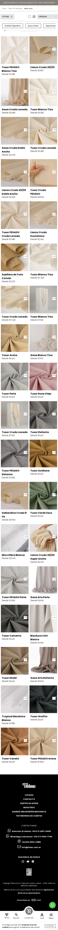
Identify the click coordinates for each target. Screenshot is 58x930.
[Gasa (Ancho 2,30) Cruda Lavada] (15, 92)
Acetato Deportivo (13, 26)
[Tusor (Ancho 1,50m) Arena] (15, 338)
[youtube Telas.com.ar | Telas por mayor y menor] (28, 861)
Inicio (4, 8)
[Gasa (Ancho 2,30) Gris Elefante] (43, 661)
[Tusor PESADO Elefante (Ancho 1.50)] (15, 453)
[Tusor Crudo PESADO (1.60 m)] (43, 173)
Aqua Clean (33, 26)
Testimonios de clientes (29, 816)
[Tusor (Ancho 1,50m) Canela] (15, 741)
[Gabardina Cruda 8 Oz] (15, 496)
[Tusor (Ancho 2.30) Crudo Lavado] (15, 415)
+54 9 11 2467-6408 (41, 831)
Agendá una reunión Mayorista (29, 811)
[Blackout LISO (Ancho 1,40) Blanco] (43, 618)
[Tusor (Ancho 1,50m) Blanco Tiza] (43, 92)
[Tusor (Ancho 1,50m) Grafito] (43, 699)
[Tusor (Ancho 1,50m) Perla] (15, 376)
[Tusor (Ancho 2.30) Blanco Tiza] (43, 299)
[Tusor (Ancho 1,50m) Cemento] (15, 618)
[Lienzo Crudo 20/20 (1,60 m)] (43, 50)
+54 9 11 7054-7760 (42, 836)
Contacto (29, 799)
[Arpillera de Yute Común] (15, 257)
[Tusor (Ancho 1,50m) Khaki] (15, 661)
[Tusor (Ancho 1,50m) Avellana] (43, 453)
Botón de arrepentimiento (29, 893)
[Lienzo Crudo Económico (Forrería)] (43, 215)
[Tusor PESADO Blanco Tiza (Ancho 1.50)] (15, 50)
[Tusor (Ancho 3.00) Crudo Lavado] (15, 299)
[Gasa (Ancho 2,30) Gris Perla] (43, 580)
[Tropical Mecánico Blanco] (15, 699)
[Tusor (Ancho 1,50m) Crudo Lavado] (43, 131)
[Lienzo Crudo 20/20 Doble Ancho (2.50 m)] (15, 173)
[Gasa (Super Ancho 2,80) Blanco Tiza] (43, 338)
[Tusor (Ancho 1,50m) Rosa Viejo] (43, 376)
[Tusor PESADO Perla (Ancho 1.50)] (15, 580)
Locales (29, 795)
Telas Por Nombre (15, 8)
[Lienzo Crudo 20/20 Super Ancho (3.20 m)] (43, 538)
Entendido (50, 926)
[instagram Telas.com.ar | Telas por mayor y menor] (23, 861)
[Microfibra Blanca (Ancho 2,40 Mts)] (15, 538)
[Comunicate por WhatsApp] (52, 905)
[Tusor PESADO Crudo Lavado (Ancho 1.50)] (15, 215)
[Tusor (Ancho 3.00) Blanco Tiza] (43, 257)
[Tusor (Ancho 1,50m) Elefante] (43, 415)
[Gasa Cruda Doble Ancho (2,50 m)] (15, 131)
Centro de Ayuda (29, 803)
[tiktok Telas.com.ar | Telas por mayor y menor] (33, 861)
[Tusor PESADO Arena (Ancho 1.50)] (43, 741)
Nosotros (29, 807)
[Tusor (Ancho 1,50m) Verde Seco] (43, 496)
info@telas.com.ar (31, 847)
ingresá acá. (48, 890)
